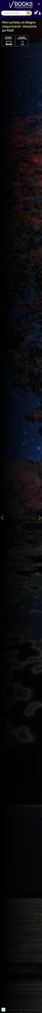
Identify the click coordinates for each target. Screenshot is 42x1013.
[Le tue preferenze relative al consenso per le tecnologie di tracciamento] (3, 1009)
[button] (35, 13)
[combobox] (14, 13)
